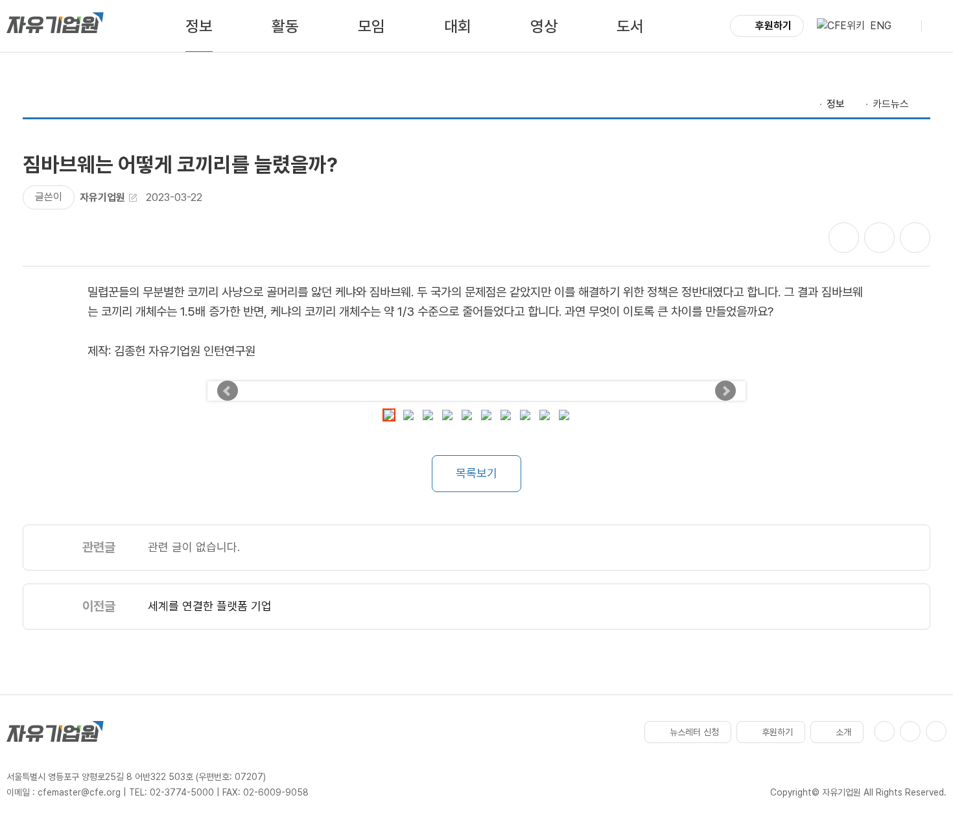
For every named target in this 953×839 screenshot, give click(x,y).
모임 (371, 26)
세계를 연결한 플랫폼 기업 (210, 606)
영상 (544, 26)
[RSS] (936, 731)
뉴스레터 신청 (694, 732)
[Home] (808, 104)
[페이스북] (884, 731)
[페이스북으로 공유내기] (844, 237)
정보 (199, 26)
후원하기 (773, 25)
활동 (285, 26)
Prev (227, 391)
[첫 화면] (55, 26)
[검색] (906, 26)
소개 (843, 732)
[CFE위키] (841, 26)
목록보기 (476, 473)
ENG (880, 25)
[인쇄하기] (915, 237)
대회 (457, 26)
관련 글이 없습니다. (194, 547)
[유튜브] (910, 731)
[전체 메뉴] (937, 26)
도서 (630, 26)
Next (725, 391)
